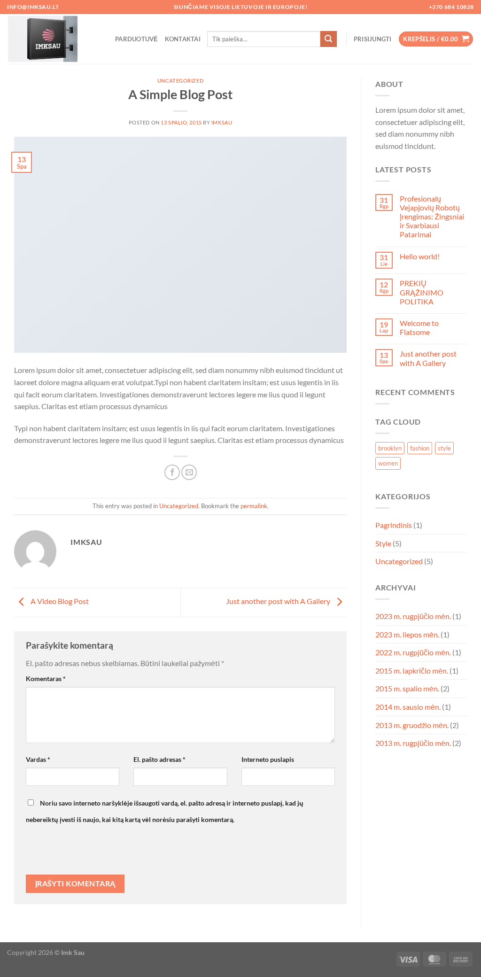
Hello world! (420, 256)
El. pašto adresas (159, 759)
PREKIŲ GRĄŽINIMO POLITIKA (421, 292)
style (444, 448)
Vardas (38, 759)
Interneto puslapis (267, 759)
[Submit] (328, 39)
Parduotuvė (136, 39)
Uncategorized (180, 81)
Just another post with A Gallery (279, 601)
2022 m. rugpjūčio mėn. (413, 652)
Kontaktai (183, 39)
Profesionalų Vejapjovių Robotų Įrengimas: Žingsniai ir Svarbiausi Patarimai (432, 216)
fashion (419, 448)
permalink (253, 506)
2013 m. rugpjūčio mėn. (413, 742)
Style (383, 543)
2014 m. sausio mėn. (408, 706)
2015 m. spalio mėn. (407, 688)
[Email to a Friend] (189, 472)
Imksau (221, 122)
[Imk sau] (54, 39)
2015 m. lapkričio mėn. (411, 670)
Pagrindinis (393, 524)
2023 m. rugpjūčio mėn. (413, 616)
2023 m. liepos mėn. (407, 634)
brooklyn (390, 448)
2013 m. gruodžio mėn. (412, 725)
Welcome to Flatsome (419, 327)
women (388, 463)
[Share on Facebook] (172, 472)
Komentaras (46, 678)
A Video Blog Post (59, 601)
